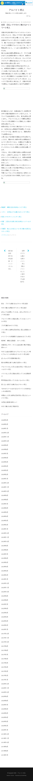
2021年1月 (4, 679)
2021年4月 (4, 667)
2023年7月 (4, 554)
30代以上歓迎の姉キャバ (9, 402)
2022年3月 (4, 621)
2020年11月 (5, 688)
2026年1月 (4, 428)
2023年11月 (5, 537)
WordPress (23, 775)
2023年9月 (4, 545)
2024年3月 (4, 520)
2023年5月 (4, 562)
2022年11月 (5, 587)
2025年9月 (4, 445)
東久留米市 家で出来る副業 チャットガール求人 (10, 260)
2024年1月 (4, 529)
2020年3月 (4, 721)
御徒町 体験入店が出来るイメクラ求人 (14, 207)
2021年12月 (5, 633)
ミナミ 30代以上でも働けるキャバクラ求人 (15, 212)
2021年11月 (5, 638)
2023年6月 (4, 558)
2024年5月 (4, 512)
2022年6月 (4, 608)
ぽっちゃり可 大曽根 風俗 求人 (10, 358)
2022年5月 (4, 612)
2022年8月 (4, 600)
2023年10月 (5, 541)
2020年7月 (4, 704)
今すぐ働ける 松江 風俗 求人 (10, 406)
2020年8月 (4, 700)
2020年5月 (4, 713)
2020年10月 (5, 692)
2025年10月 (5, 441)
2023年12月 (5, 533)
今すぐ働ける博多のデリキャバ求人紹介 (14, 308)
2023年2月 (4, 575)
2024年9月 (4, 495)
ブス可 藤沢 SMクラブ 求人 (9, 325)
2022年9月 (4, 596)
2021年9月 (4, 646)
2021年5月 (4, 663)
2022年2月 (4, 625)
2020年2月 (4, 725)
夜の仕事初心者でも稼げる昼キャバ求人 (14, 362)
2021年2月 (4, 675)
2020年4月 (4, 717)
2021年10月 (5, 642)
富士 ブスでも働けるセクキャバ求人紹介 (14, 303)
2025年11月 (5, 437)
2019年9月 (4, 746)
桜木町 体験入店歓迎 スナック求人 (13, 340)
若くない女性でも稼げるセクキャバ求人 (14, 384)
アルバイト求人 (16, 10)
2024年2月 (4, 524)
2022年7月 (4, 604)
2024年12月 (5, 483)
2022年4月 (4, 617)
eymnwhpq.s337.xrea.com (13, 22)
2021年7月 (4, 654)
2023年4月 (4, 566)
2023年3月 (4, 571)
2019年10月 (5, 742)
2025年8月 (4, 449)
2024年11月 (5, 487)
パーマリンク (4, 235)
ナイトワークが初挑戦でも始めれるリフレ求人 (16, 336)
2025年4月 (4, 466)
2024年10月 (5, 491)
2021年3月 (4, 671)
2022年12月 (5, 583)
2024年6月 (4, 508)
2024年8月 (4, 499)
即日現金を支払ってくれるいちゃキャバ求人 (15, 380)
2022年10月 (5, 592)
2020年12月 (5, 684)
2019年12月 (5, 734)
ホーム (28, 16)
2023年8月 (4, 550)
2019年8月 (4, 751)
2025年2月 (4, 474)
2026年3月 (4, 420)
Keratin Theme (10, 775)
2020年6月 (4, 709)
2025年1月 (4, 478)
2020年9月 (4, 696)
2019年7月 (4, 755)
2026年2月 (4, 424)
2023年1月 (4, 579)
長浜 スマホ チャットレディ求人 (11, 216)
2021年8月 (4, 650)
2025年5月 (4, 462)
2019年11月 (5, 738)
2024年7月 (4, 504)
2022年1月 (4, 629)
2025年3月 (4, 470)
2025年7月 (4, 453)
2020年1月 (4, 730)
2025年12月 (5, 432)
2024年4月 (4, 516)
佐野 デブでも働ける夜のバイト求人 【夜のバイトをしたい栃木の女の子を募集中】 (23, 266)
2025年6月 (4, 457)
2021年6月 (4, 659)
